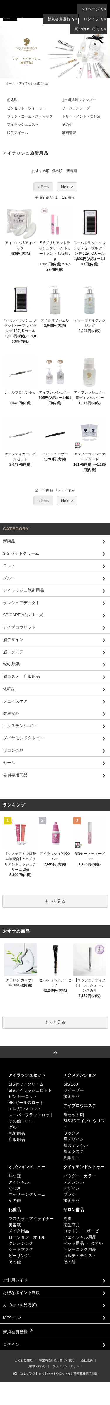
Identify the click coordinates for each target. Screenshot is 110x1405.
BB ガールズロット (26, 1102)
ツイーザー (73, 1090)
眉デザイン (73, 1139)
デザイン (71, 1188)
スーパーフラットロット (31, 1115)
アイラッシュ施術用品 (33, 83)
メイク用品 (19, 1231)
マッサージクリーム (27, 1194)
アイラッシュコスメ (23, 125)
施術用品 (17, 1133)
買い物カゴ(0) (87, 29)
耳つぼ (15, 1175)
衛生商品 (71, 1224)
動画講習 (69, 133)
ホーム (10, 83)
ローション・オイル (27, 1237)
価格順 (57, 171)
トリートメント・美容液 (81, 116)
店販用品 (17, 1139)
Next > (67, 186)
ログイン (91, 19)
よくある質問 (23, 1360)
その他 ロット (21, 1121)
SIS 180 (70, 1084)
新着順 (71, 171)
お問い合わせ (37, 1366)
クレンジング (21, 1243)
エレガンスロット (25, 1108)
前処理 (12, 100)
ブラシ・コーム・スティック (30, 116)
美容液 (15, 1224)
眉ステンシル (75, 1145)
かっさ (15, 1188)
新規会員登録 (59, 19)
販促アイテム (17, 133)
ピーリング (19, 1255)
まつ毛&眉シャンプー (79, 100)
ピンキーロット (23, 1096)
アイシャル (19, 1182)
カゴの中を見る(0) (20, 1304)
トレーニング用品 (79, 1249)
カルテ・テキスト (79, 1255)
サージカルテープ (76, 108)
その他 (67, 125)
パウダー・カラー (79, 1175)
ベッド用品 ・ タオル (83, 1243)
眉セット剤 (73, 1114)
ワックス (71, 1133)
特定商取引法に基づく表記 (56, 1360)
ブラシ (69, 1194)
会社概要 (87, 1360)
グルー (15, 1127)
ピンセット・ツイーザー (26, 108)
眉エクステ (73, 1151)
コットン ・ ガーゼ (81, 1231)
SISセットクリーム (26, 1084)
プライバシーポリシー (67, 1366)
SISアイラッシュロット (30, 1090)
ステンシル (73, 1182)
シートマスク (21, 1249)
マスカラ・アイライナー (31, 1218)
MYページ (90, 9)
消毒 (67, 1218)
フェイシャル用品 (79, 1237)
